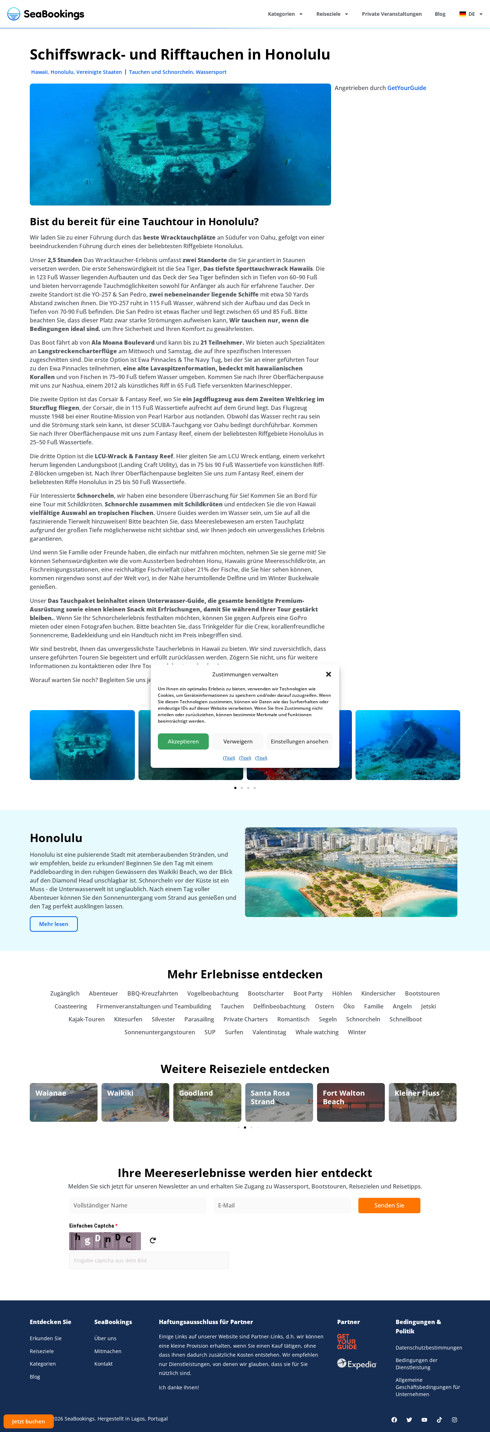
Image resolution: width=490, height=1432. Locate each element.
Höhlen (342, 993)
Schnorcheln (363, 1019)
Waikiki (49, 1093)
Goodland (124, 1093)
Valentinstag (269, 1032)
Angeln (402, 1006)
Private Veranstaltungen (392, 13)
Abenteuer (103, 993)
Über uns (105, 1338)
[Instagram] (454, 1420)
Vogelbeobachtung (213, 993)
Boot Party (308, 993)
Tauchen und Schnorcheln (161, 71)
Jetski (428, 1006)
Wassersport (211, 71)
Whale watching (317, 1032)
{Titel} (229, 758)
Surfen (234, 1032)
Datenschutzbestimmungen (428, 1347)
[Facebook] (394, 1420)
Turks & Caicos (420, 1093)
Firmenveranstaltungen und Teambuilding (153, 1006)
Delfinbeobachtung (279, 1006)
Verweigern (238, 741)
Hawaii (39, 71)
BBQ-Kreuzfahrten (152, 993)
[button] (328, 674)
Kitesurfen (128, 1019)
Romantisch (293, 1019)
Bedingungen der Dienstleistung (417, 1364)
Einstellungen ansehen (299, 741)
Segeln (328, 1019)
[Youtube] (424, 1420)
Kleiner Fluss (345, 1093)
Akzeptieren (183, 741)
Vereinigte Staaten (99, 71)
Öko (349, 1006)
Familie (373, 1006)
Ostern (324, 1006)
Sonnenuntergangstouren (159, 1032)
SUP (210, 1032)
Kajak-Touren (87, 1019)
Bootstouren (422, 993)
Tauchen (232, 1006)
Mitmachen (108, 1351)
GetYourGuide (406, 88)
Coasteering (71, 1006)
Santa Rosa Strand (198, 1097)
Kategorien (281, 13)
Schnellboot (406, 1019)
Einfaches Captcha (93, 1226)
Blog (440, 13)
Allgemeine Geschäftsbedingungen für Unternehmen (428, 1386)
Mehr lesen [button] (54, 923)
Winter (357, 1032)
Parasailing (199, 1019)
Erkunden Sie (46, 1338)
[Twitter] (409, 1420)
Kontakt (103, 1363)
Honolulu (62, 71)
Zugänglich (65, 993)
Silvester (163, 1019)
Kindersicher (378, 993)
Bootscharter (266, 993)
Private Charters (245, 1019)
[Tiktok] (439, 1420)
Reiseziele (328, 13)
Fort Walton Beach (272, 1097)
